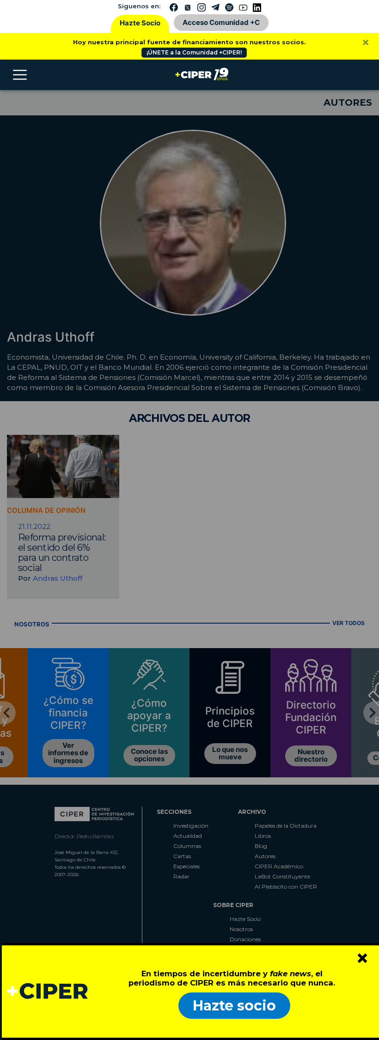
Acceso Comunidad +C (221, 22)
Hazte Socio (140, 22)
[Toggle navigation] (19, 75)
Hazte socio (234, 1005)
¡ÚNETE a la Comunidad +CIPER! (194, 52)
